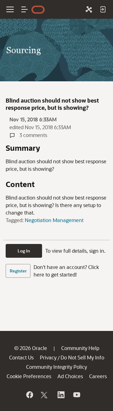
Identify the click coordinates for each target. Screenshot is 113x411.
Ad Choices (70, 376)
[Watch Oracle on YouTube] (76, 394)
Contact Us (21, 357)
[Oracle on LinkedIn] (60, 394)
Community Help (80, 348)
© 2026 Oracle (30, 348)
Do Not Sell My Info (82, 357)
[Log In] (103, 9)
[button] (24, 9)
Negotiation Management (54, 220)
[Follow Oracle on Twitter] (45, 394)
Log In (24, 251)
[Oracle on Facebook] (29, 394)
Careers (98, 376)
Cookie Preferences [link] (29, 376)
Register (18, 271)
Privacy (48, 357)
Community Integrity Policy (56, 366)
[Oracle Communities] (89, 9)
